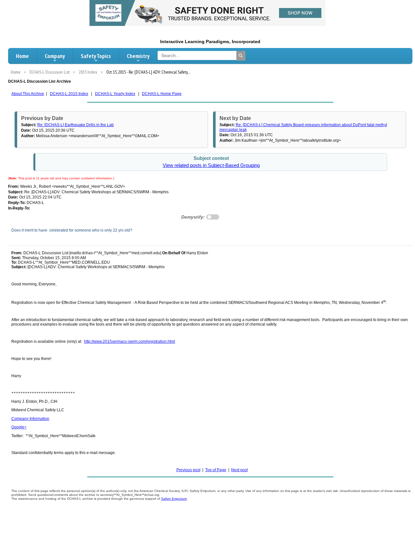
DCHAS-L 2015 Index (69, 93)
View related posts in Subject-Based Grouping (211, 165)
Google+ (19, 427)
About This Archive (27, 93)
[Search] (240, 56)
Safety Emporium (174, 498)
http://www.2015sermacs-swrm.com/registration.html (129, 341)
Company (55, 56)
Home (22, 56)
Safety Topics (96, 56)
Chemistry (138, 56)
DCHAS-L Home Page (162, 93)
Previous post (188, 470)
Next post (239, 470)
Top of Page (215, 470)
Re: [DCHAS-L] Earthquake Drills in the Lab (75, 125)
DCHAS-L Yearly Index (115, 93)
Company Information (30, 418)
